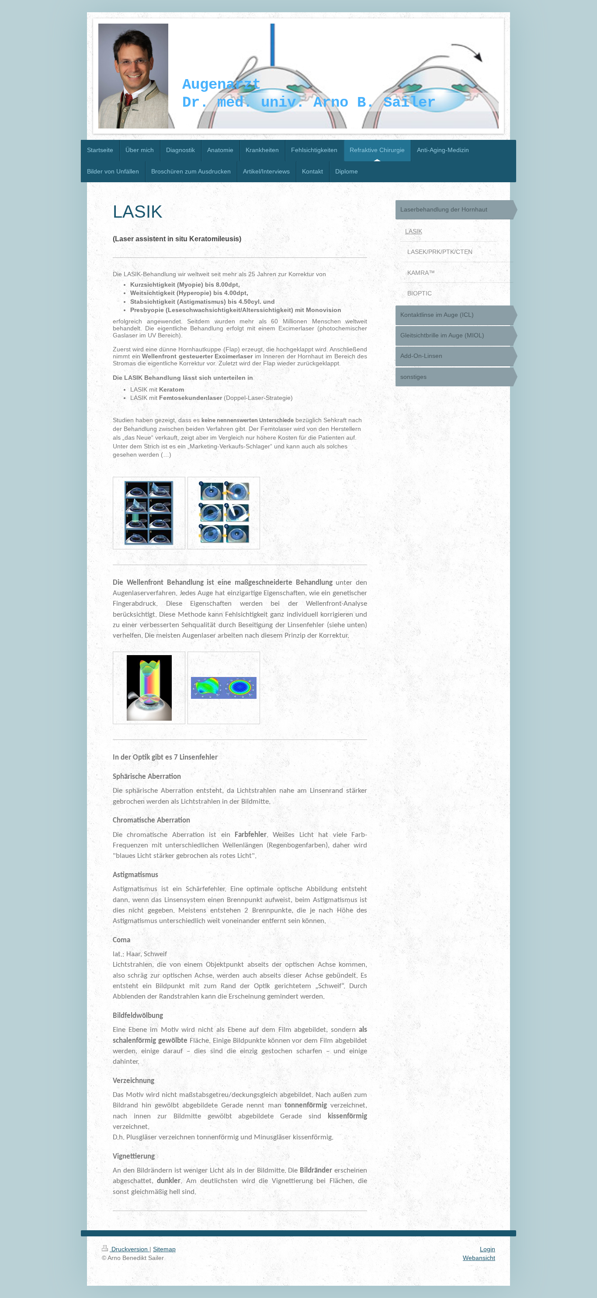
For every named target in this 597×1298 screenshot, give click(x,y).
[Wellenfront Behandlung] (149, 688)
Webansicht (479, 1257)
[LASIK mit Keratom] (149, 513)
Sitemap (164, 1249)
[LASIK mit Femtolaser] (224, 513)
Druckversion (129, 1249)
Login (487, 1249)
